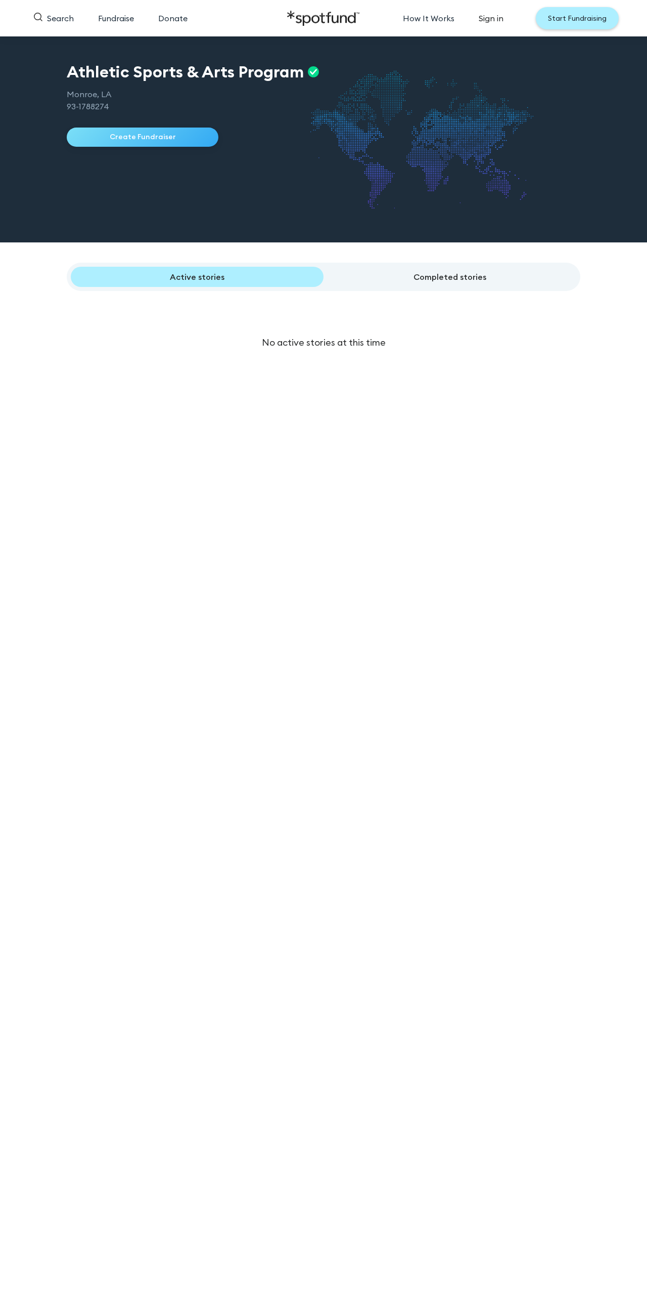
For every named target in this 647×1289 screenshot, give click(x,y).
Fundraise (116, 18)
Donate (173, 18)
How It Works (428, 18)
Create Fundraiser (143, 136)
